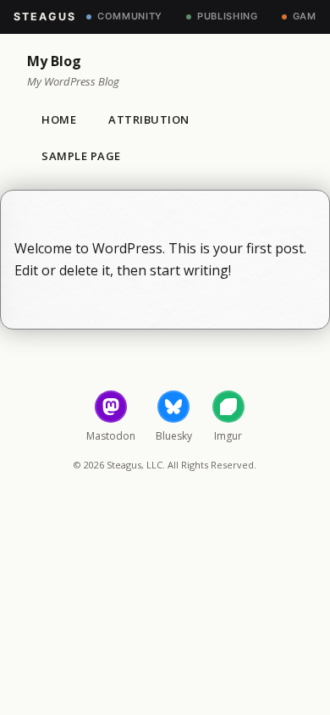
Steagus (45, 16)
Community (129, 16)
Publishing (227, 16)
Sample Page (81, 156)
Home (58, 119)
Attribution (149, 119)
